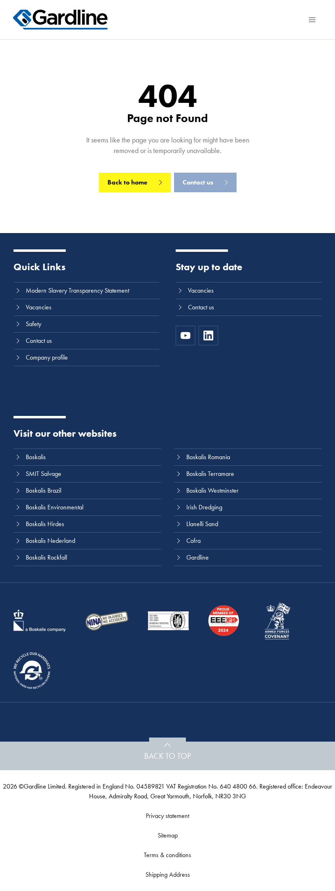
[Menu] (312, 19)
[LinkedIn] (208, 335)
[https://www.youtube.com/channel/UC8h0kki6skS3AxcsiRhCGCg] (185, 335)
